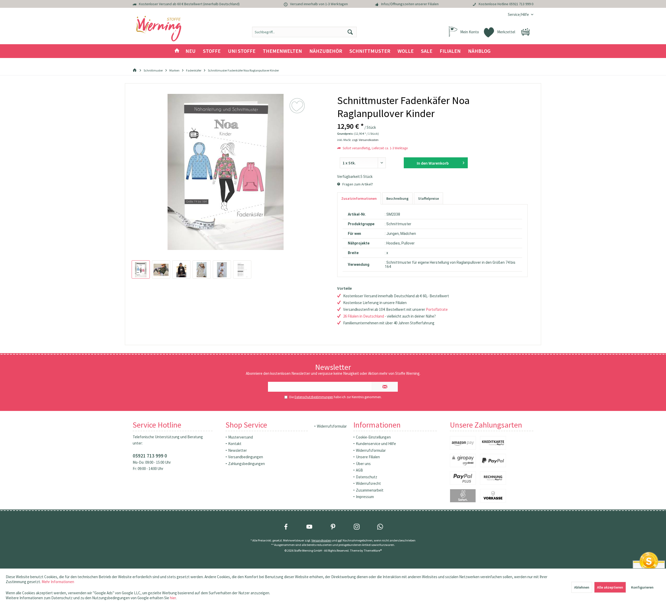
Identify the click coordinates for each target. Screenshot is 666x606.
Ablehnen (581, 587)
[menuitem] (518, 14)
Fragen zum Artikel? (357, 184)
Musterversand (240, 437)
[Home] (177, 51)
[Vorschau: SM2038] (141, 269)
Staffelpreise (428, 198)
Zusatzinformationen (359, 198)
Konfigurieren (642, 587)
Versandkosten (321, 540)
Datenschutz (366, 476)
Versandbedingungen (245, 456)
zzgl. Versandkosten (365, 140)
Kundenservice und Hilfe (376, 443)
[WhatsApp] (380, 526)
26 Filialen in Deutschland (363, 316)
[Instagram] (356, 526)
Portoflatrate (437, 309)
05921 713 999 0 (521, 4)
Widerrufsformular (332, 426)
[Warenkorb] (525, 32)
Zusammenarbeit (369, 490)
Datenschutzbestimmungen (313, 397)
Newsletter (237, 450)
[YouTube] (309, 526)
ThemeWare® (373, 550)
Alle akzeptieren (610, 587)
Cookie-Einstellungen (373, 437)
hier (173, 597)
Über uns (363, 463)
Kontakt (234, 443)
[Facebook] (286, 526)
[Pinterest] (333, 526)
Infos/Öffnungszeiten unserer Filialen (410, 4)
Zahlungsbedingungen (246, 463)
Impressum (365, 496)
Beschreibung (397, 198)
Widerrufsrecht (368, 483)
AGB (359, 470)
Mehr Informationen (58, 581)
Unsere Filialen (368, 456)
